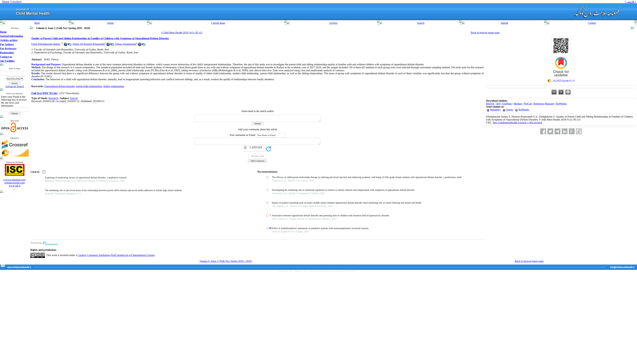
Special (74, 98)
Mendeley (495, 109)
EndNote (507, 103)
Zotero (509, 109)
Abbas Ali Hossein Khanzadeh (88, 44)
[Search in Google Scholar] (65, 45)
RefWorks (561, 103)
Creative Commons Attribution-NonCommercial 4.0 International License (116, 255)
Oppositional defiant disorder (59, 86)
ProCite (528, 103)
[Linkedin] (564, 131)
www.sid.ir (14, 185)
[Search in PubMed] (69, 45)
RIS (498, 103)
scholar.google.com (14, 182)
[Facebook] (543, 131)
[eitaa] (579, 131)
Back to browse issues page (485, 32)
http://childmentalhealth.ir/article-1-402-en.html (517, 122)
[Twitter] (550, 131)
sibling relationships (113, 86)
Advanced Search (14, 86)
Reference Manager (544, 103)
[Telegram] (557, 131)
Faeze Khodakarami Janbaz (45, 44)
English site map (301, 271)
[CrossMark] (561, 78)
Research (53, 98)
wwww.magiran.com (14, 179)
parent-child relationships (89, 86)
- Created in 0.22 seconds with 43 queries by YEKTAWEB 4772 (333, 271)
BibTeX (490, 103)
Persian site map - (286, 271)
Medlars (518, 103)
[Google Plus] (572, 131)
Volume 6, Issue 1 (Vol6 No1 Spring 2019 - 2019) (225, 261)
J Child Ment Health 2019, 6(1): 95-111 (181, 32)
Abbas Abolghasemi (125, 44)
